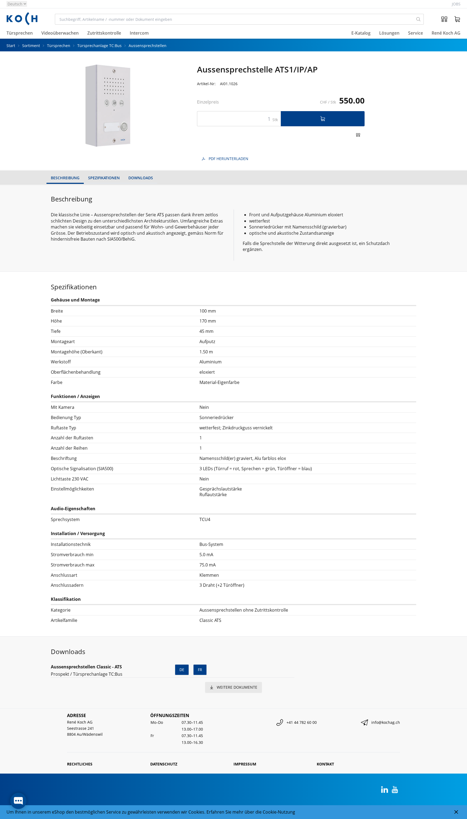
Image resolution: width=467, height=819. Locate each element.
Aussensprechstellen (147, 45)
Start (10, 45)
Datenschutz (163, 764)
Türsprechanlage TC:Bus (99, 45)
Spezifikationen (104, 177)
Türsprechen (58, 45)
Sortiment (31, 45)
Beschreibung (65, 177)
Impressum (245, 764)
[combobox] (234, 19)
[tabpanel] (106, 106)
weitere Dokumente (237, 687)
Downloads (140, 177)
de (181, 669)
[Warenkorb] (457, 19)
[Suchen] (418, 19)
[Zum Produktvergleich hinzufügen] (358, 135)
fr (200, 669)
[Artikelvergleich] (444, 19)
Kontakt (325, 764)
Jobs (456, 3)
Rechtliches (79, 764)
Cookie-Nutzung (279, 812)
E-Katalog (361, 33)
